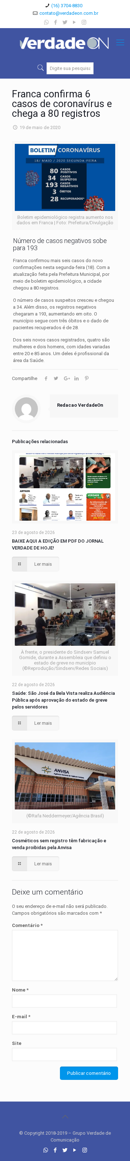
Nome (20, 990)
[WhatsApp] (46, 22)
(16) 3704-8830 (66, 5)
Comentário (27, 925)
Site (16, 1043)
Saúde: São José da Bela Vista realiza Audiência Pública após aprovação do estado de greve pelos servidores (63, 700)
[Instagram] (84, 22)
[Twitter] (65, 22)
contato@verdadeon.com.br (68, 13)
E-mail (21, 1016)
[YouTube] (74, 22)
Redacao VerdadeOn (80, 405)
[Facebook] (56, 22)
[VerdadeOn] (65, 42)
